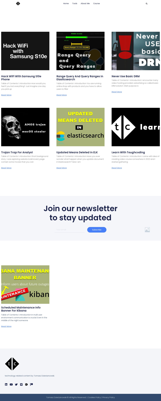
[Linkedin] (6, 384)
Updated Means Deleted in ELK (77, 152)
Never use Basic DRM (126, 76)
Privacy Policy (108, 397)
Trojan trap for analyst (17, 152)
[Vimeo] (21, 384)
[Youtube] (11, 384)
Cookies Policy (94, 397)
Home (66, 3)
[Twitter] (16, 384)
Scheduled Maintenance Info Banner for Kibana (21, 309)
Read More (6, 95)
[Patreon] (31, 384)
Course (96, 3)
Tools (74, 3)
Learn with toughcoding (128, 152)
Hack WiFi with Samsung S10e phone (21, 78)
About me (85, 3)
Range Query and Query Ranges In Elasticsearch (79, 78)
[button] (146, 3)
